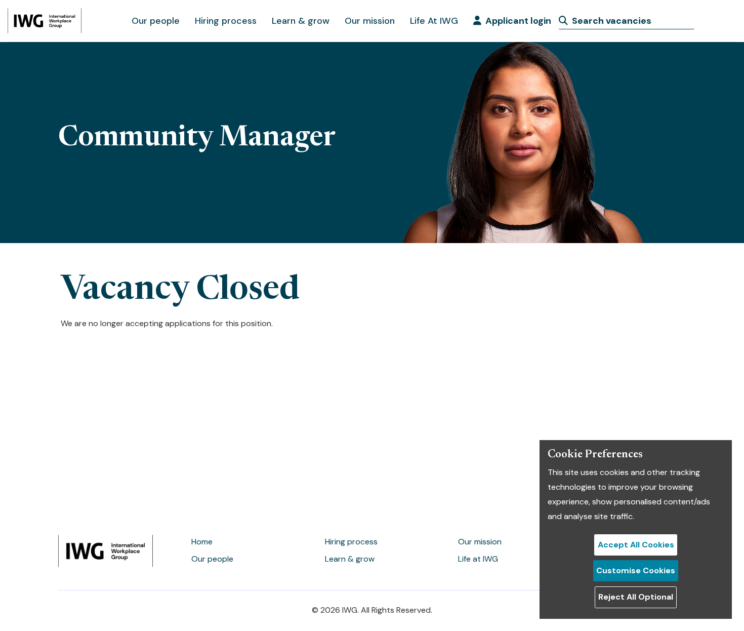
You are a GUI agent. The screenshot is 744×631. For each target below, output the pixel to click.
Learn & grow (300, 21)
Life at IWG (478, 559)
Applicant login (518, 21)
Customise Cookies (635, 570)
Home (202, 541)
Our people (156, 21)
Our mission (370, 21)
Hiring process (226, 21)
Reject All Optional (635, 596)
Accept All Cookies (636, 544)
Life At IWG (434, 21)
